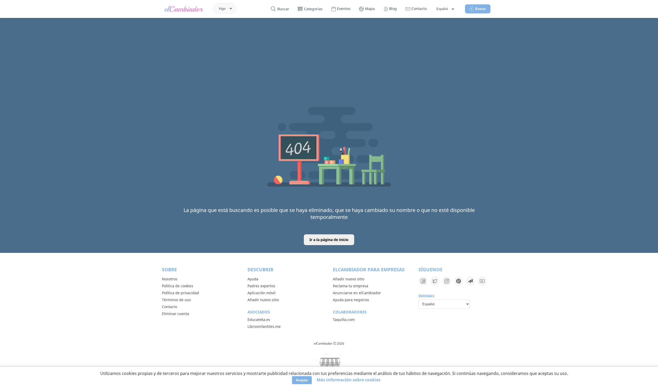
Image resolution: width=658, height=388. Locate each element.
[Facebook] (423, 281)
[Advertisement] (329, 57)
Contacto (169, 306)
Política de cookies (177, 285)
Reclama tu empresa (350, 285)
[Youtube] (482, 281)
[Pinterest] (458, 281)
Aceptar (302, 380)
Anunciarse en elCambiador (357, 292)
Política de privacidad (180, 292)
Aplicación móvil (262, 292)
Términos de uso (176, 299)
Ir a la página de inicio (329, 239)
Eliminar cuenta (175, 313)
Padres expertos (261, 285)
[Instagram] (446, 281)
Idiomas (426, 295)
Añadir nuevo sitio (263, 299)
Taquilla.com (344, 319)
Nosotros (169, 278)
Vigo (222, 8)
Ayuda (253, 278)
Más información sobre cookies (348, 380)
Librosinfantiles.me (264, 326)
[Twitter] (435, 281)
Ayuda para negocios (351, 299)
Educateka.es (259, 319)
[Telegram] (470, 281)
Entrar (480, 9)
